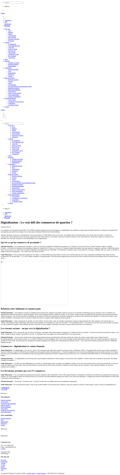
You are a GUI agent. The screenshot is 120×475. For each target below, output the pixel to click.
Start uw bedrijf (5, 405)
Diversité (4, 389)
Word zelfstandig (6, 407)
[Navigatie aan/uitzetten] (5, 117)
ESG (2, 420)
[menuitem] (5, 24)
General (30, 473)
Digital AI (4, 423)
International (4, 422)
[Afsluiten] (1, 120)
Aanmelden (7, 20)
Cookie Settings (41, 473)
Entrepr (6, 418)
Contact (3, 449)
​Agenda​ (3, 463)
